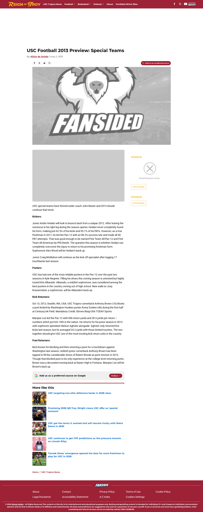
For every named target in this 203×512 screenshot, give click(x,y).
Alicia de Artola (39, 56)
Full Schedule (139, 187)
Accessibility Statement (75, 496)
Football (68, 4)
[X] (180, 4)
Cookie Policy (163, 491)
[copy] (49, 63)
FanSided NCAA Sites (127, 4)
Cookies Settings (135, 496)
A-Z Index (104, 496)
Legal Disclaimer (42, 496)
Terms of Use (133, 491)
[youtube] (185, 4)
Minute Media (17, 504)
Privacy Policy (107, 491)
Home (35, 472)
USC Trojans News (52, 4)
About (110, 4)
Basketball (83, 4)
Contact (66, 491)
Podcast (97, 4)
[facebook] (174, 4)
